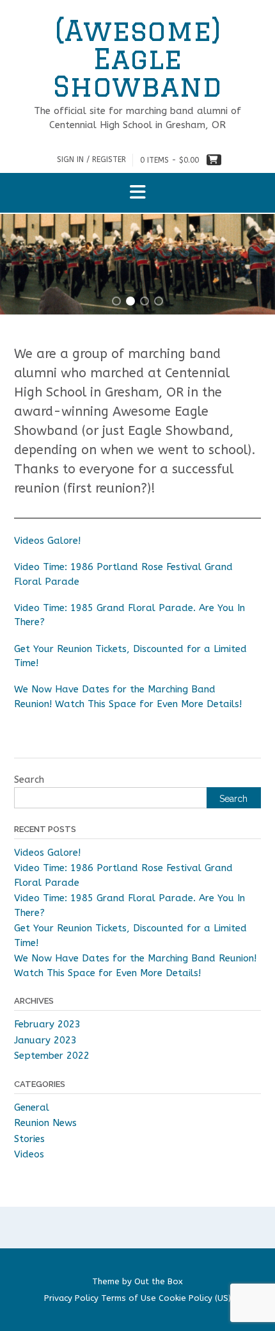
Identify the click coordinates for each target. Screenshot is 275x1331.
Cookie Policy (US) (195, 1298)
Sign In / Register (91, 159)
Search (29, 779)
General (31, 1107)
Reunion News (45, 1123)
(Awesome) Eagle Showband (137, 58)
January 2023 (45, 1040)
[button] (137, 193)
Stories (29, 1139)
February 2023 (47, 1024)
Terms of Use (128, 1298)
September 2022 (52, 1055)
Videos (29, 1154)
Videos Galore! (47, 540)
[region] (137, 264)
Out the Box (158, 1281)
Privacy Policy (71, 1298)
